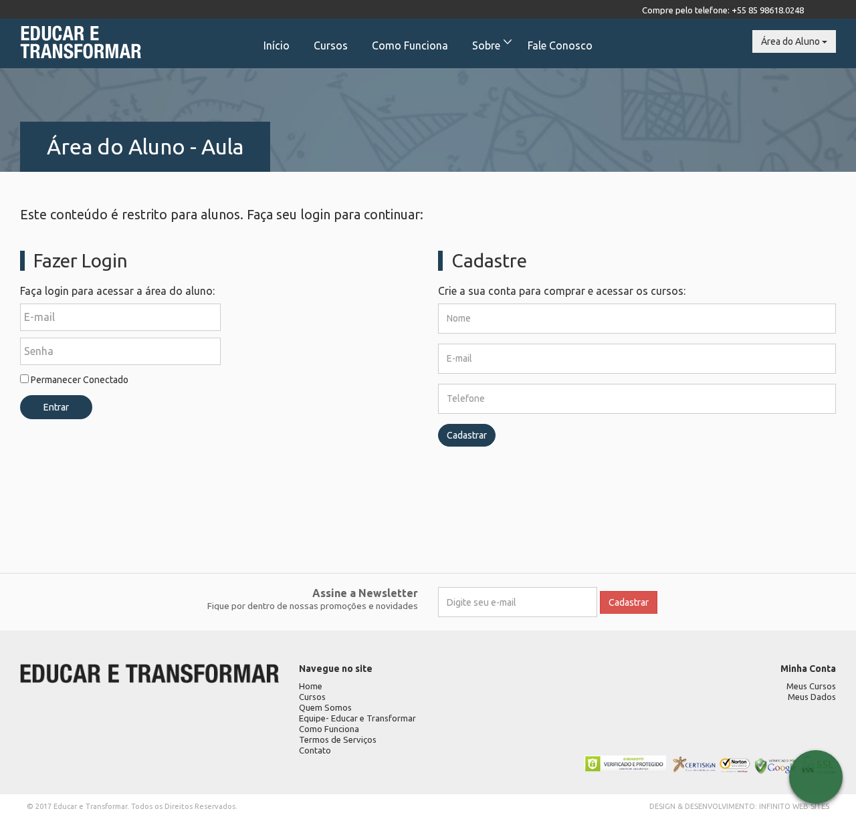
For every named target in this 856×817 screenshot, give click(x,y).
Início (276, 45)
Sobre (486, 45)
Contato (315, 750)
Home (310, 686)
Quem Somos (325, 707)
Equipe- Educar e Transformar (357, 718)
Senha (39, 351)
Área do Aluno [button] (791, 41)
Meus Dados (812, 696)
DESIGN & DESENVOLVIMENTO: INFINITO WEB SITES (739, 806)
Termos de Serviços (338, 739)
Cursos (331, 45)
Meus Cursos (811, 686)
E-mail (39, 317)
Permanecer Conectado (78, 379)
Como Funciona (410, 45)
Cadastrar (467, 435)
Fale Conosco (560, 45)
